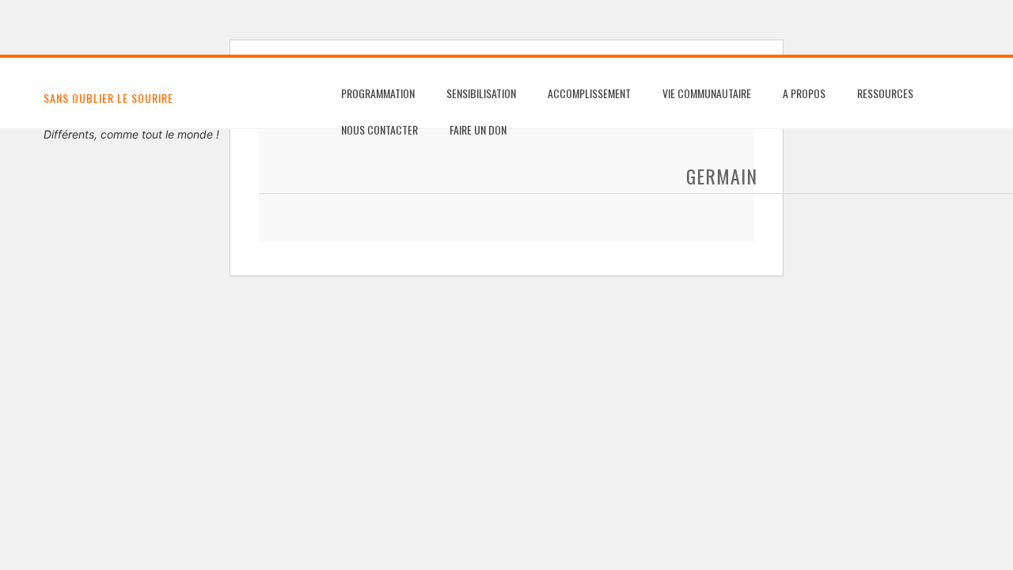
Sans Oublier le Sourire (108, 97)
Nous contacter (379, 129)
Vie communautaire (706, 93)
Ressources (885, 93)
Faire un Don (478, 129)
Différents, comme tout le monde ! (131, 134)
